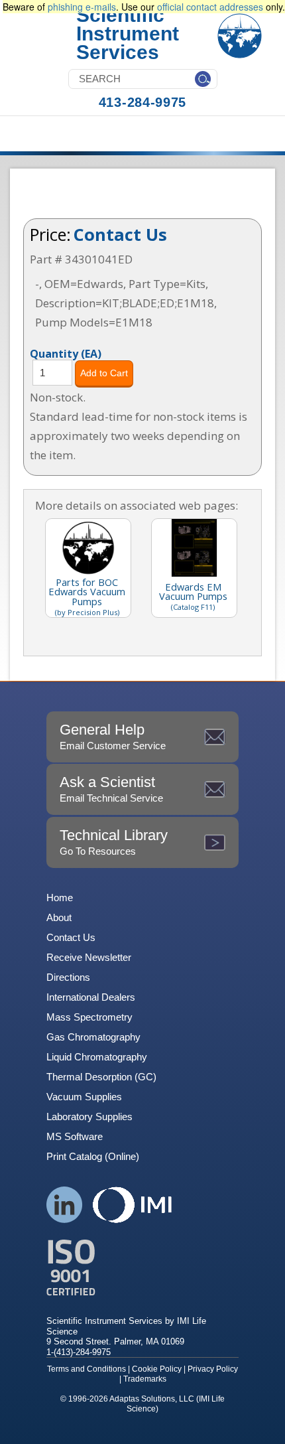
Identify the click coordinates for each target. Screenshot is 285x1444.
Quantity (65, 353)
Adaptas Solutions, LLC (151, 1399)
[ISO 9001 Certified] (142, 1268)
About (59, 917)
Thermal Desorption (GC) (101, 1076)
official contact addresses (210, 6)
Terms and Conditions (86, 1369)
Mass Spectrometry (89, 1017)
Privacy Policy (213, 1369)
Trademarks (144, 1379)
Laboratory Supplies (89, 1116)
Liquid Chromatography (96, 1056)
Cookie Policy (157, 1369)
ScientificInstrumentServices (127, 33)
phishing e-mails (82, 6)
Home (59, 897)
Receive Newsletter (88, 957)
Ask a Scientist (111, 789)
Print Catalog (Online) (92, 1156)
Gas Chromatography (93, 1037)
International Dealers (90, 997)
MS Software (74, 1136)
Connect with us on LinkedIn (64, 1205)
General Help (113, 736)
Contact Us (120, 234)
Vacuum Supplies (84, 1096)
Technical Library (114, 842)
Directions (68, 977)
